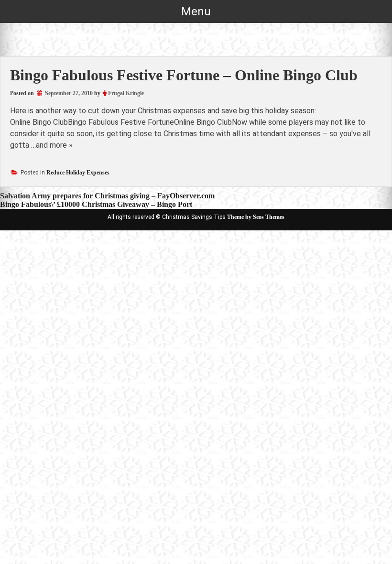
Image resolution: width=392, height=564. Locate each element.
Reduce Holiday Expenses (77, 172)
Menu (196, 11)
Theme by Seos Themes (255, 217)
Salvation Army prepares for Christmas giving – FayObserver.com (107, 196)
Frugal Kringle (126, 93)
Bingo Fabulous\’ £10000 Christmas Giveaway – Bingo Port (96, 204)
